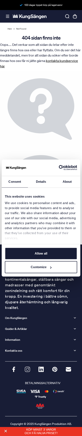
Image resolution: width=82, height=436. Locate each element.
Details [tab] (41, 181)
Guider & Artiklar (16, 329)
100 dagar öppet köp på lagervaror (43, 5)
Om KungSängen (16, 318)
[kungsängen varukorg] (75, 16)
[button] (5, 431)
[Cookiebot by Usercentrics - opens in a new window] (59, 168)
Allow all (41, 253)
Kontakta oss (13, 350)
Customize (38, 267)
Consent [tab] (14, 181)
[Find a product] (67, 16)
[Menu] (7, 16)
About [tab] (67, 181)
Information (12, 340)
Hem (10, 29)
